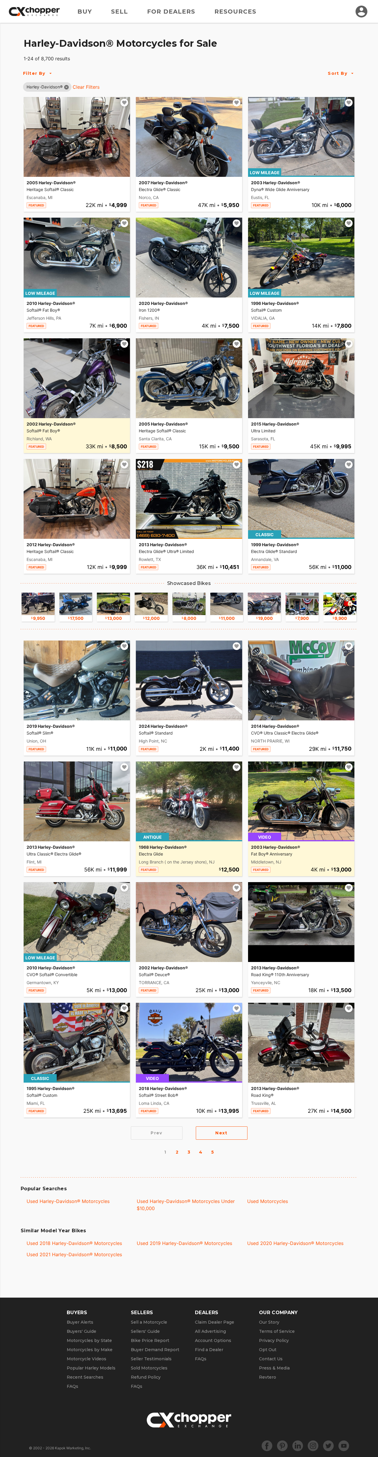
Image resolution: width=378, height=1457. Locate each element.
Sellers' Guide (145, 1331)
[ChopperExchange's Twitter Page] (328, 1445)
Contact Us (271, 1358)
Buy (84, 11)
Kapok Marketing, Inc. (73, 1448)
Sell (119, 11)
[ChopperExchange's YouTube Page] (343, 1445)
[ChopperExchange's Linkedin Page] (297, 1445)
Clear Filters (86, 87)
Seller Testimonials (151, 1358)
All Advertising (210, 1331)
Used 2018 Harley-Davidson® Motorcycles (74, 1243)
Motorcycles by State (89, 1340)
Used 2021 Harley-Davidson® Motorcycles (74, 1254)
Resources (235, 11)
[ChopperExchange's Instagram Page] (313, 1445)
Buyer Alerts (80, 1322)
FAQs (72, 1386)
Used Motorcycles (267, 1201)
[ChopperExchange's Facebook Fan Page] (267, 1445)
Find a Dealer (209, 1349)
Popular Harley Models (91, 1368)
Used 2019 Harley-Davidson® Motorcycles (184, 1243)
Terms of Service (277, 1331)
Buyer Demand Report (155, 1349)
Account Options (213, 1340)
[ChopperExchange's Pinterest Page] (282, 1445)
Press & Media (274, 1368)
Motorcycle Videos (86, 1358)
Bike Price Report (150, 1340)
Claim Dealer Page (214, 1322)
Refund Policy (146, 1377)
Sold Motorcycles (149, 1368)
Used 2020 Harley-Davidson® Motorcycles (295, 1243)
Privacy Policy (274, 1340)
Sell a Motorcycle (149, 1322)
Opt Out (267, 1349)
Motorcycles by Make (90, 1349)
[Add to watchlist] (124, 102)
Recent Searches (85, 1377)
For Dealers (171, 11)
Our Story (269, 1322)
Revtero (267, 1377)
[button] (45, 86)
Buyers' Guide (81, 1331)
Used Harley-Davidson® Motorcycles (68, 1201)
